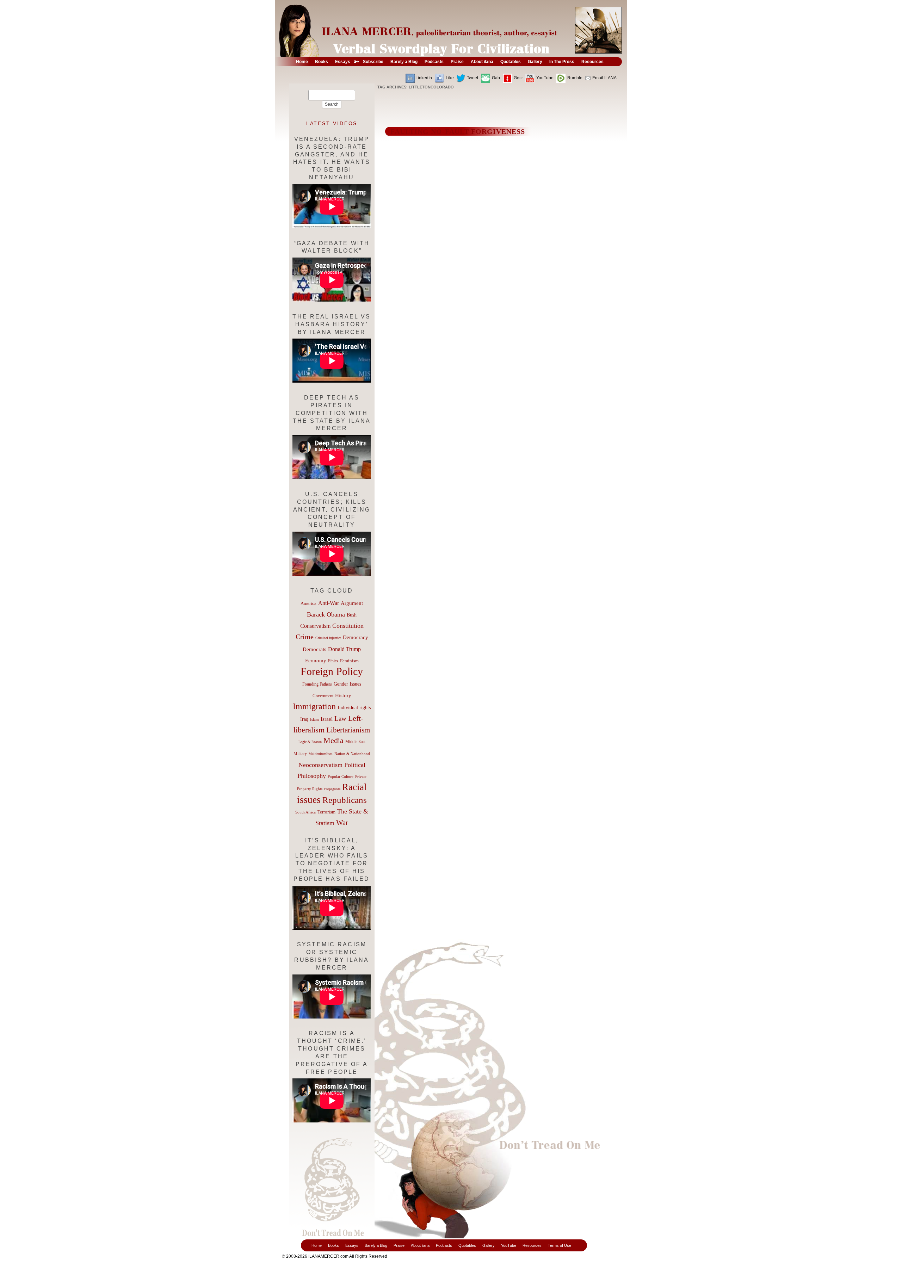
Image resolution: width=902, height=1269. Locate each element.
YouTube (508, 1245)
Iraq (304, 719)
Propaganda (332, 789)
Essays (351, 1245)
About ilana (420, 1245)
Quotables (467, 1245)
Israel (327, 719)
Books (333, 1245)
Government (323, 695)
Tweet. (472, 77)
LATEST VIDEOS (332, 123)
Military (300, 753)
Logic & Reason (310, 742)
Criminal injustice (328, 638)
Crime (305, 636)
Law (340, 718)
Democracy (355, 637)
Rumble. (574, 77)
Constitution (348, 625)
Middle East (355, 741)
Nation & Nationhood (352, 753)
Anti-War (328, 603)
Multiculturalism (321, 754)
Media (333, 740)
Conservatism (315, 626)
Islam (314, 719)
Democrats (314, 649)
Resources (532, 1245)
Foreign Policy (332, 671)
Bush (352, 615)
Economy (315, 660)
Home (316, 1245)
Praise (399, 1245)
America (308, 603)
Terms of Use (559, 1245)
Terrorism (326, 812)
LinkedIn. (424, 77)
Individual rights (354, 707)
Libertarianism (348, 730)
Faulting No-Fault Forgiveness (457, 131)
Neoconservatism (320, 764)
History (343, 695)
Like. (450, 77)
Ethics (333, 660)
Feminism (349, 660)
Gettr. (518, 77)
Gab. (496, 77)
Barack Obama (326, 614)
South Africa (305, 812)
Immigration (314, 706)
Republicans (344, 800)
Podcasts (444, 1245)
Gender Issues (347, 684)
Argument (352, 603)
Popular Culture (340, 776)
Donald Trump (344, 649)
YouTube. (545, 77)
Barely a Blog (376, 1245)
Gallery (488, 1245)
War (342, 823)
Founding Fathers (317, 684)
